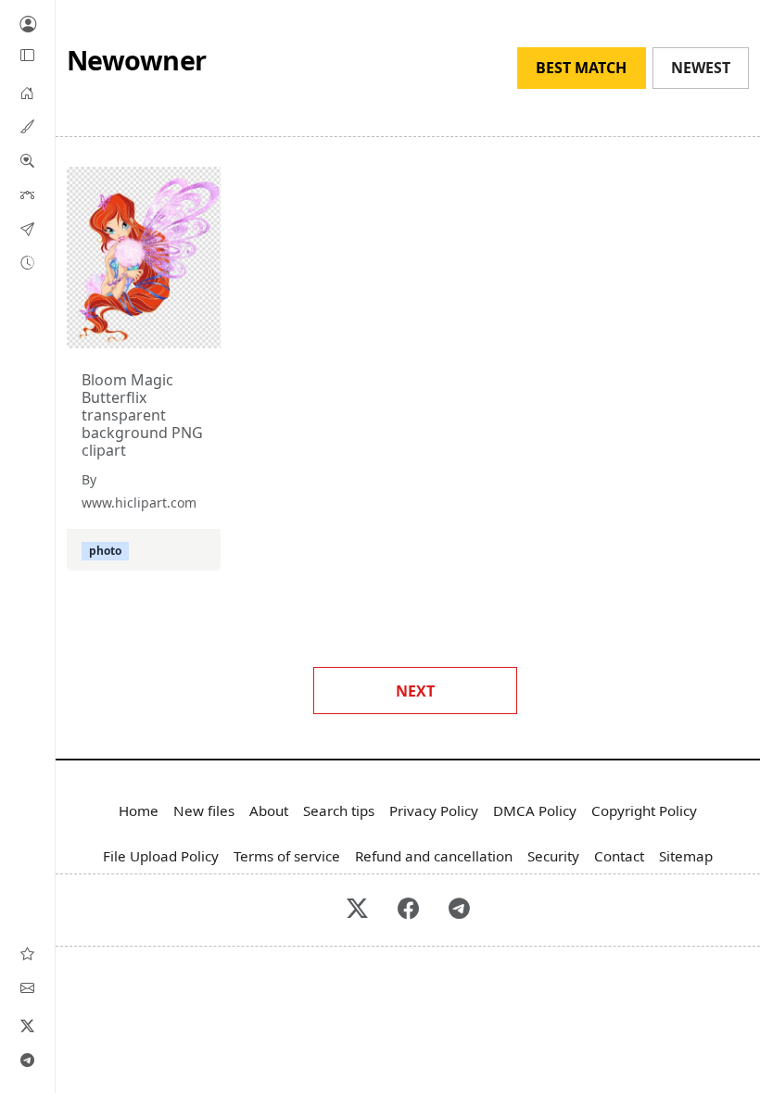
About (268, 810)
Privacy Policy (433, 810)
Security (553, 856)
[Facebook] (408, 910)
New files (203, 810)
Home (138, 810)
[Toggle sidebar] (28, 56)
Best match (581, 67)
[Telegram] (28, 1059)
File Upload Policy (161, 856)
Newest (700, 67)
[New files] (27, 262)
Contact (619, 856)
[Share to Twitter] (135, 330)
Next (415, 691)
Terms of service (287, 856)
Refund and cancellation (434, 856)
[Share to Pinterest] (202, 330)
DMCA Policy (534, 810)
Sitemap (686, 856)
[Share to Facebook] (169, 330)
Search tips (338, 810)
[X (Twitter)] (28, 1025)
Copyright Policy (644, 810)
